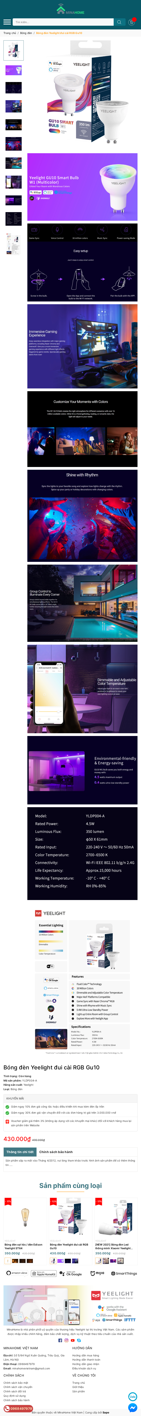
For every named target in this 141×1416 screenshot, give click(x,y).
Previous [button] (7, 1273)
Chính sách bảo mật (15, 1382)
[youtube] (73, 1340)
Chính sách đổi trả (14, 1391)
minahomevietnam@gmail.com (31, 1368)
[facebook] (60, 1340)
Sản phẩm (78, 1391)
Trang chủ (78, 1382)
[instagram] (66, 1340)
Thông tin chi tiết (20, 1152)
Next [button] (134, 1273)
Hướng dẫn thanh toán (86, 1359)
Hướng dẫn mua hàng (85, 1355)
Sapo (106, 1412)
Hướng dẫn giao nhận (85, 1364)
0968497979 (26, 1364)
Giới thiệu (78, 1386)
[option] (25, 1232)
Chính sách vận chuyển (17, 1386)
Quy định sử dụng (14, 1395)
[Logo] (70, 9)
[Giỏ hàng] (132, 21)
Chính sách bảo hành (56, 1152)
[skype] (79, 1340)
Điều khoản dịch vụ (84, 1368)
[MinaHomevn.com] (16, 1273)
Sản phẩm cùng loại (70, 1185)
